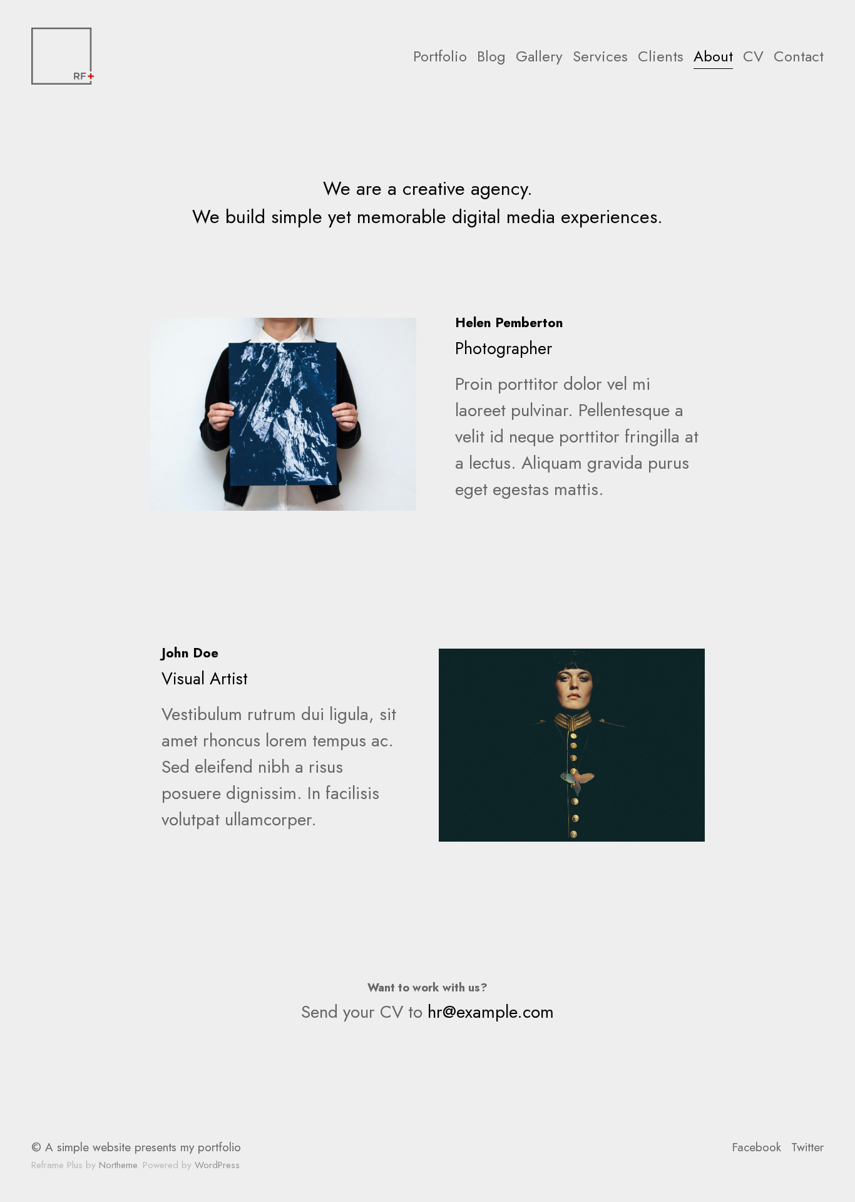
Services (600, 56)
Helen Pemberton (509, 322)
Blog (491, 56)
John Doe (189, 653)
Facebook (756, 1147)
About (713, 56)
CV (753, 56)
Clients (660, 56)
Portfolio (440, 56)
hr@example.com (490, 1012)
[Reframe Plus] (62, 56)
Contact (799, 56)
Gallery (539, 56)
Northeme (118, 1165)
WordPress (217, 1165)
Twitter (807, 1147)
